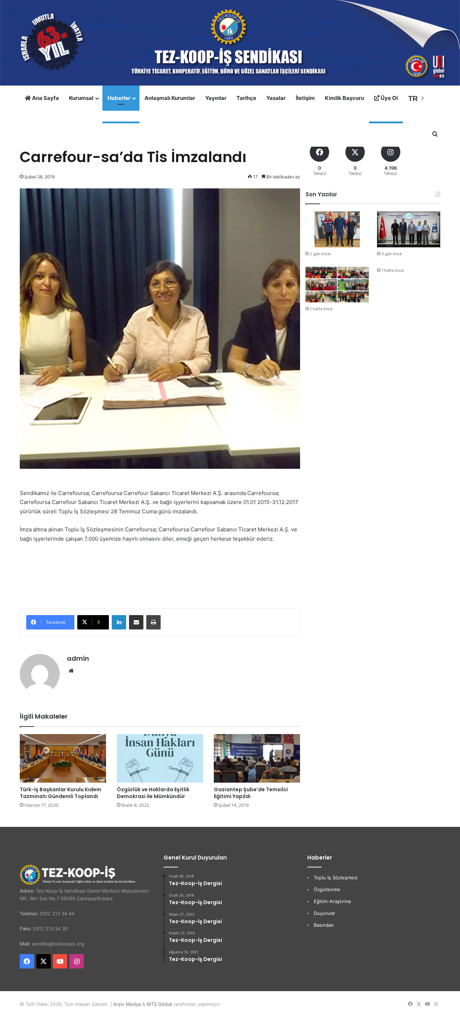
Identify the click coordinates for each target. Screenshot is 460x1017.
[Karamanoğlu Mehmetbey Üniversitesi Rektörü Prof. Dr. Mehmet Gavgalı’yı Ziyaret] (408, 229)
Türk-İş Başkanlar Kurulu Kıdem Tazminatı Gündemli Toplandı (60, 793)
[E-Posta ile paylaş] (136, 622)
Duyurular (324, 913)
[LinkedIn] (119, 622)
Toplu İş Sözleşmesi (336, 877)
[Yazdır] (153, 622)
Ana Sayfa (45, 98)
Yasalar (276, 98)
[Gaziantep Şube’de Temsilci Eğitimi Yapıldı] (257, 758)
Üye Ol (389, 98)
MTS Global (159, 1004)
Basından (324, 925)
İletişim (305, 98)
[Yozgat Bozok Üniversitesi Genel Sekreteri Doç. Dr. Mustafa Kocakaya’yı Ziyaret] (337, 229)
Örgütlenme (327, 889)
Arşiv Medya (127, 1004)
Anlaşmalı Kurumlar (169, 98)
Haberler (118, 98)
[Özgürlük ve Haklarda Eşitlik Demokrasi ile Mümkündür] (160, 758)
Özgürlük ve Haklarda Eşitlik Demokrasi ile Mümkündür (153, 793)
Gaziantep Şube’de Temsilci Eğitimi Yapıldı (251, 793)
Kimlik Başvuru (344, 98)
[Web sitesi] (71, 670)
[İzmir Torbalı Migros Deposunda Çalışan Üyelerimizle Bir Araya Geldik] (337, 284)
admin (78, 658)
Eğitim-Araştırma (332, 901)
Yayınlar (215, 98)
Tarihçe (246, 98)
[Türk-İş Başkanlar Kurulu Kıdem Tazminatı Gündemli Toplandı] (63, 758)
